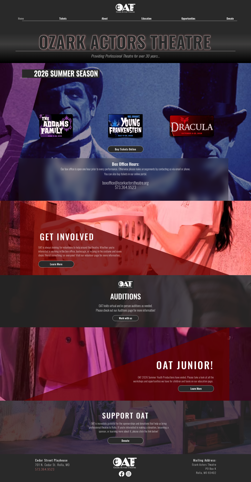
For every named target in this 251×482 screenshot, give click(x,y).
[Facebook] (121, 474)
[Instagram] (128, 474)
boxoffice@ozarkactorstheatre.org (125, 183)
